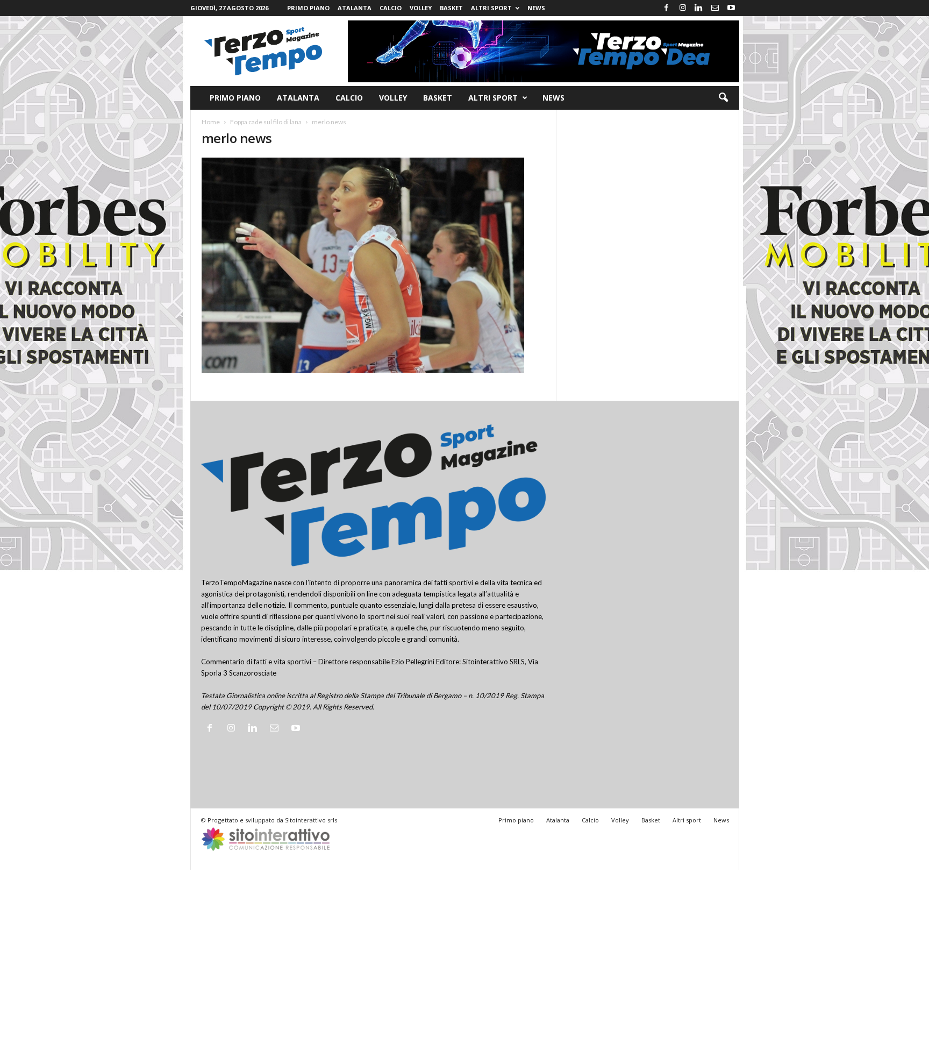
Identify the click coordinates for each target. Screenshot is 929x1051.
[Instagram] (682, 8)
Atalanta (354, 8)
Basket (451, 8)
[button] (723, 98)
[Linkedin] (698, 8)
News (536, 8)
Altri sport (491, 8)
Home (211, 122)
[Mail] (715, 8)
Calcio (391, 8)
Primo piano (308, 8)
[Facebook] (666, 8)
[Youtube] (731, 8)
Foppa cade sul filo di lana (266, 122)
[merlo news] (374, 265)
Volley (421, 8)
